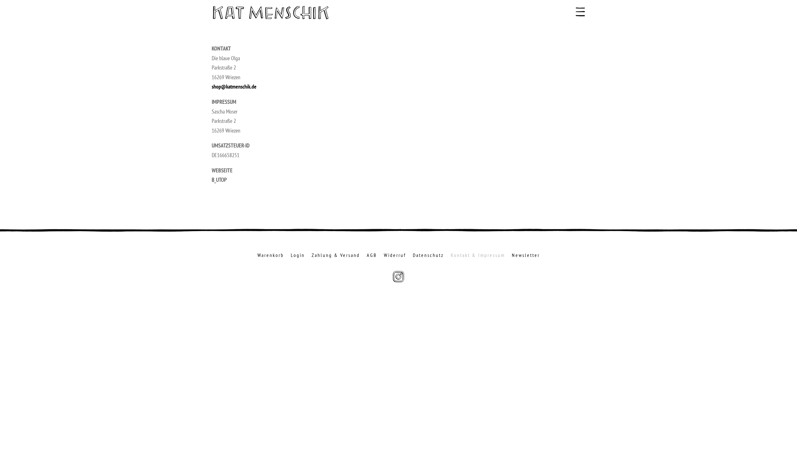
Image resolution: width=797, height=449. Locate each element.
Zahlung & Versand (336, 255)
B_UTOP (219, 179)
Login (298, 255)
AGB (372, 255)
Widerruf (395, 255)
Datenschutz (428, 255)
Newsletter (526, 255)
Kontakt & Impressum (478, 255)
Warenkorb (270, 255)
